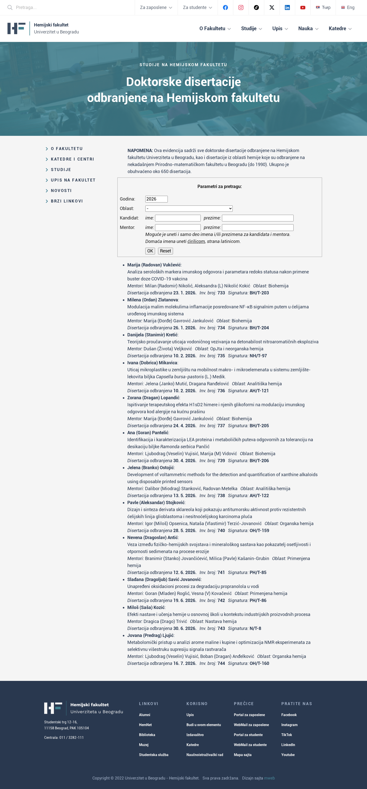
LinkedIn (288, 745)
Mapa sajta (243, 755)
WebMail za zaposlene (251, 725)
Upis (190, 715)
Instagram (289, 725)
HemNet (145, 725)
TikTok (286, 735)
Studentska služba (154, 755)
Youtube (288, 755)
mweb (269, 778)
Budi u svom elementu (203, 725)
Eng (351, 7)
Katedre (192, 745)
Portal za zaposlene (249, 715)
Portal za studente (248, 735)
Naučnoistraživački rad (204, 755)
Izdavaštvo (195, 735)
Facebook (289, 715)
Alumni (144, 715)
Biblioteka (147, 735)
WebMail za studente (250, 745)
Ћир (326, 7)
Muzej (144, 745)
